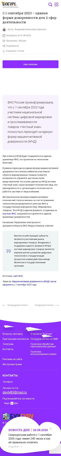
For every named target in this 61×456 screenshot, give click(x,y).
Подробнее (13, 446)
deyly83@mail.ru (15, 392)
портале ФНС (9, 214)
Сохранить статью (15, 51)
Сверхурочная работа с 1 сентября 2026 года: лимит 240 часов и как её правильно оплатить (30, 438)
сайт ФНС (18, 276)
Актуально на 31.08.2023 (18, 35)
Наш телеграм (30, 64)
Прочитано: (16, 41)
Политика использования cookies (43, 352)
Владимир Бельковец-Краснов (30, 29)
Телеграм (8, 344)
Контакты (8, 349)
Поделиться (12, 46)
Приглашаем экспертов (16, 339)
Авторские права (12, 364)
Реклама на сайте (12, 359)
